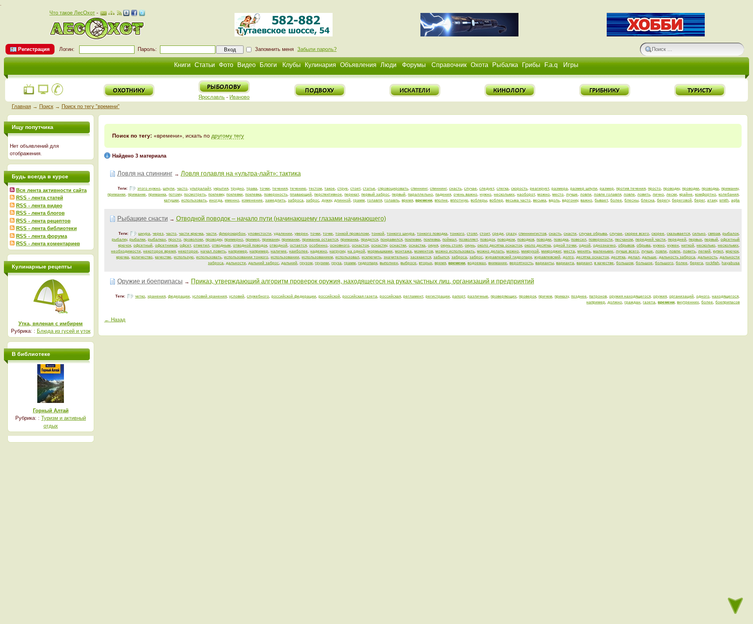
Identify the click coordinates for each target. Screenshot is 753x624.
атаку (712, 200)
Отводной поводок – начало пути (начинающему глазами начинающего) (281, 218)
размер (607, 188)
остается (298, 245)
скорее (657, 233)
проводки (690, 188)
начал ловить (213, 251)
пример (253, 239)
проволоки (193, 239)
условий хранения (209, 296)
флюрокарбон (232, 233)
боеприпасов (727, 302)
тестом (315, 188)
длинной (342, 200)
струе (342, 188)
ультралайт (200, 188)
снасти (570, 233)
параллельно (420, 194)
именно (232, 200)
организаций (681, 296)
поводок (487, 239)
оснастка (417, 245)
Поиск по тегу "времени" (91, 106)
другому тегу (227, 135)
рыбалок (730, 233)
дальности (236, 263)
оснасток (360, 245)
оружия (660, 296)
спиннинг (419, 188)
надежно (318, 251)
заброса (296, 200)
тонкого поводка (432, 233)
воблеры (479, 200)
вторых (425, 263)
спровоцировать (393, 188)
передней (677, 239)
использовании (285, 257)
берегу (663, 200)
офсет (185, 245)
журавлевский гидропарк (508, 257)
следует (486, 188)
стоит (355, 188)
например (237, 251)
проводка (710, 188)
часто (182, 188)
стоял (472, 233)
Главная (21, 106)
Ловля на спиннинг (145, 173)
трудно (237, 188)
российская (390, 296)
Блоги (268, 65)
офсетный (143, 245)
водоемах (476, 263)
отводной (278, 245)
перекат (351, 194)
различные (477, 296)
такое (329, 188)
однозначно (604, 245)
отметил (201, 245)
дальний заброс (263, 263)
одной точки (565, 245)
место (558, 194)
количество (142, 257)
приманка (157, 194)
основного (339, 245)
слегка (503, 188)
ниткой (687, 245)
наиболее (298, 251)
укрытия (220, 188)
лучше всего (627, 251)
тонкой (377, 233)
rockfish (712, 263)
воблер (496, 200)
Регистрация (34, 49)
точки (265, 188)
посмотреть (195, 194)
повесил (578, 239)
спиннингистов (532, 233)
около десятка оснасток (499, 245)
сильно (699, 233)
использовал (347, 257)
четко (140, 296)
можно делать (490, 251)
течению (298, 188)
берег (699, 200)
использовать (194, 200)
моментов (423, 251)
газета (649, 302)
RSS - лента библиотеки (46, 228)
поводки (544, 239)
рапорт (458, 296)
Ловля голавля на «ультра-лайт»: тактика (241, 173)
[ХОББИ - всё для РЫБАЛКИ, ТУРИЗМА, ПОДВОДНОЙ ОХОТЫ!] (656, 35)
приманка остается (320, 239)
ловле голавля (607, 194)
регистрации (438, 296)
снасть (455, 188)
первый (399, 194)
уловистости (259, 233)
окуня (433, 245)
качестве (163, 257)
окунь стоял (451, 245)
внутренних (688, 302)
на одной (356, 251)
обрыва (644, 245)
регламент (413, 296)
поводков (525, 239)
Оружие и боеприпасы (150, 281)
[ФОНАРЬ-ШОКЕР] (469, 35)
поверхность (275, 194)
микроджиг (551, 251)
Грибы (531, 65)
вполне (441, 200)
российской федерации (293, 296)
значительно (396, 257)
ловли (585, 194)
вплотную (459, 200)
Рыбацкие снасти (142, 218)
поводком (506, 239)
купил (718, 251)
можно (543, 194)
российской (329, 296)
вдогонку (570, 200)
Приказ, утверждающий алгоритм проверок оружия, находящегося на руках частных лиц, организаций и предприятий (362, 281)
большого (664, 263)
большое (644, 263)
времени (423, 200)
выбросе (408, 263)
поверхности (601, 239)
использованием (317, 257)
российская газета (359, 296)
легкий (704, 251)
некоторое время (159, 251)
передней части (650, 239)
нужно (485, 194)
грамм (359, 200)
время (407, 200)
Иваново (239, 97)
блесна (648, 200)
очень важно (465, 194)
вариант (584, 263)
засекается (420, 257)
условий (236, 296)
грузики (322, 263)
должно (614, 302)
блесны (631, 200)
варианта (565, 263)
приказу (562, 296)
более (616, 200)
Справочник (449, 65)
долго (568, 257)
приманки (116, 194)
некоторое (188, 251)
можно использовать (455, 251)
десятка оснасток (592, 257)
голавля (374, 200)
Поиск (46, 106)
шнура (144, 233)
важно (586, 200)
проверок (527, 296)
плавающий (301, 194)
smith (724, 200)
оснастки (397, 245)
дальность (707, 257)
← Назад (115, 320)
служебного (258, 296)
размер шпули (583, 188)
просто (654, 188)
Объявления (358, 65)
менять (584, 251)
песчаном (624, 239)
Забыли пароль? (316, 49)
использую (184, 257)
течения (279, 188)
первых (695, 239)
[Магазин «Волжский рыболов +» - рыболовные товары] (284, 35)
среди (498, 233)
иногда (215, 200)
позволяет (468, 239)
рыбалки (137, 239)
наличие (279, 251)
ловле (629, 194)
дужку (327, 200)
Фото (226, 65)
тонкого (457, 233)
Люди (388, 65)
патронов (598, 296)
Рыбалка (505, 65)
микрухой (530, 251)
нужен (673, 245)
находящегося (725, 296)
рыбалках (157, 239)
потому (175, 194)
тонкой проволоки (352, 233)
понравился (391, 239)
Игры (570, 65)
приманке (137, 194)
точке (328, 233)
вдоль (554, 200)
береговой (682, 200)
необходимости (126, 251)
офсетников (166, 245)
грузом (306, 263)
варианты (544, 263)
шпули (169, 188)
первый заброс (375, 194)
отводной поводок (250, 245)
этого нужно (148, 188)
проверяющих (504, 296)
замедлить (275, 200)
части (211, 233)
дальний (289, 263)
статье (369, 188)
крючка (122, 257)
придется (369, 239)
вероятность (521, 263)
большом (624, 263)
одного (702, 296)
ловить (643, 194)
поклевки (234, 194)
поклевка (253, 194)
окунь (470, 245)
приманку (729, 188)
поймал (449, 239)
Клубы (291, 65)
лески (671, 194)
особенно (318, 245)
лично (658, 194)
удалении (283, 233)
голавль (391, 200)
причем (545, 296)
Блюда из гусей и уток (64, 331)
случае (470, 188)
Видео (246, 65)
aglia (735, 200)
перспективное (328, 194)
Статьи (205, 65)
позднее (579, 296)
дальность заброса (677, 257)
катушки (171, 200)
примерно (233, 239)
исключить (371, 257)
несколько (706, 245)
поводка (561, 239)
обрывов (626, 245)
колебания (728, 194)
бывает (601, 200)
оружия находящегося (630, 296)
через (158, 233)
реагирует (539, 188)
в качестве (604, 263)
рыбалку (119, 239)
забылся (441, 257)
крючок (732, 251)
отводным (221, 245)
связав (714, 233)
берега (696, 263)
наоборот (526, 194)
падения (443, 194)
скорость (519, 188)
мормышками (380, 251)
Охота (479, 65)
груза (336, 263)
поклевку (216, 194)
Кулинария (320, 65)
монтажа (403, 251)
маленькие (603, 251)
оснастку (379, 245)
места (569, 251)
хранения (156, 296)
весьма (539, 200)
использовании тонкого (246, 257)
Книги (182, 65)
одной (585, 245)
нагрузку (337, 251)
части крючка (191, 233)
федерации (179, 296)
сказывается (678, 233)
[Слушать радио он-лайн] (29, 94)
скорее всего (637, 233)
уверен (301, 233)
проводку (671, 188)
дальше (649, 257)
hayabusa (731, 263)
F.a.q (551, 65)
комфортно (705, 194)
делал (634, 257)
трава (251, 188)
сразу (511, 233)
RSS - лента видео (39, 206)
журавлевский (547, 257)
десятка (618, 257)
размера (559, 188)
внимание (497, 263)
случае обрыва (593, 233)
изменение (252, 200)
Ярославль (211, 97)
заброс (312, 200)
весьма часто (518, 200)
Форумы (414, 65)
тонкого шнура (401, 233)
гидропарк (367, 263)
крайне (686, 194)
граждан (632, 302)
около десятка (537, 245)
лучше (572, 194)
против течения (631, 188)
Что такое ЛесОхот (72, 13)
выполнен (389, 263)
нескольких (504, 194)
